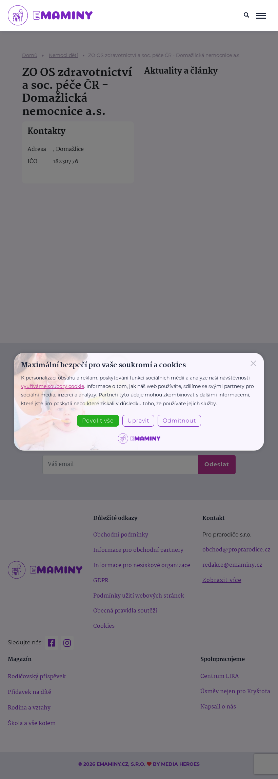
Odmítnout (179, 420)
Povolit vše (98, 420)
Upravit (138, 420)
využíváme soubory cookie (52, 386)
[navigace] (261, 15)
